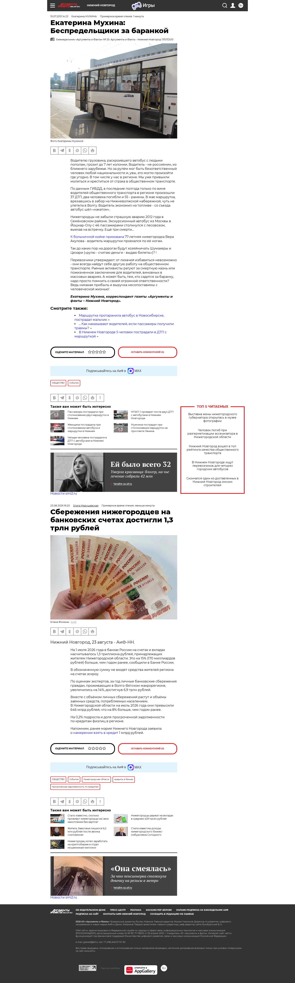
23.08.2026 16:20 (60, 505)
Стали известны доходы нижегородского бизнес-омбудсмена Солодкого (147, 831)
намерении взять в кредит (95, 733)
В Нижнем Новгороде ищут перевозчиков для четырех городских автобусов (212, 466)
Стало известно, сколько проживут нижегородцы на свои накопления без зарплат (88, 818)
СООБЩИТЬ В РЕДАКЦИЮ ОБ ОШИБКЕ (172, 914)
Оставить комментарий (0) (147, 352)
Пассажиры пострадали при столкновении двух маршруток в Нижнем (88, 415)
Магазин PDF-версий (159, 910)
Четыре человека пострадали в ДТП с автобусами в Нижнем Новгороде (87, 440)
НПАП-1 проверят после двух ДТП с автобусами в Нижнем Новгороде (152, 415)
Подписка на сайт (87, 914)
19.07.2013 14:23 (59, 16)
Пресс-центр (118, 910)
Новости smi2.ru (63, 493)
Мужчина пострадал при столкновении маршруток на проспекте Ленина (149, 428)
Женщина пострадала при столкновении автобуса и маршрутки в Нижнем (84, 428)
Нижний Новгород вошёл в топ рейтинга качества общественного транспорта (213, 450)
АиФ (73, 621)
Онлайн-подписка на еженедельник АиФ (202, 910)
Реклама (135, 910)
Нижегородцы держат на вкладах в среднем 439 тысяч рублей (152, 817)
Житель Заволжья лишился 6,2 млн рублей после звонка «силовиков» (87, 831)
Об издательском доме (91, 910)
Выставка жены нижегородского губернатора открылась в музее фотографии (212, 418)
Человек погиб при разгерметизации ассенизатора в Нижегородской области (212, 434)
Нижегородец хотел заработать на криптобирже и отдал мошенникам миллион (88, 844)
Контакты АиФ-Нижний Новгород (124, 914)
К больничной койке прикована (97, 237)
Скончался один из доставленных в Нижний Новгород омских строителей (212, 482)
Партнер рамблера (110, 968)
